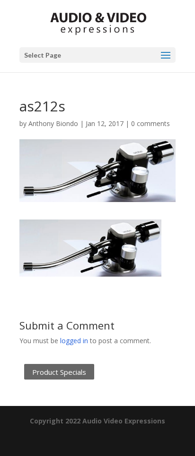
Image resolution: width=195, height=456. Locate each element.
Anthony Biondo (53, 123)
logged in (74, 340)
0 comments (150, 123)
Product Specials (59, 372)
